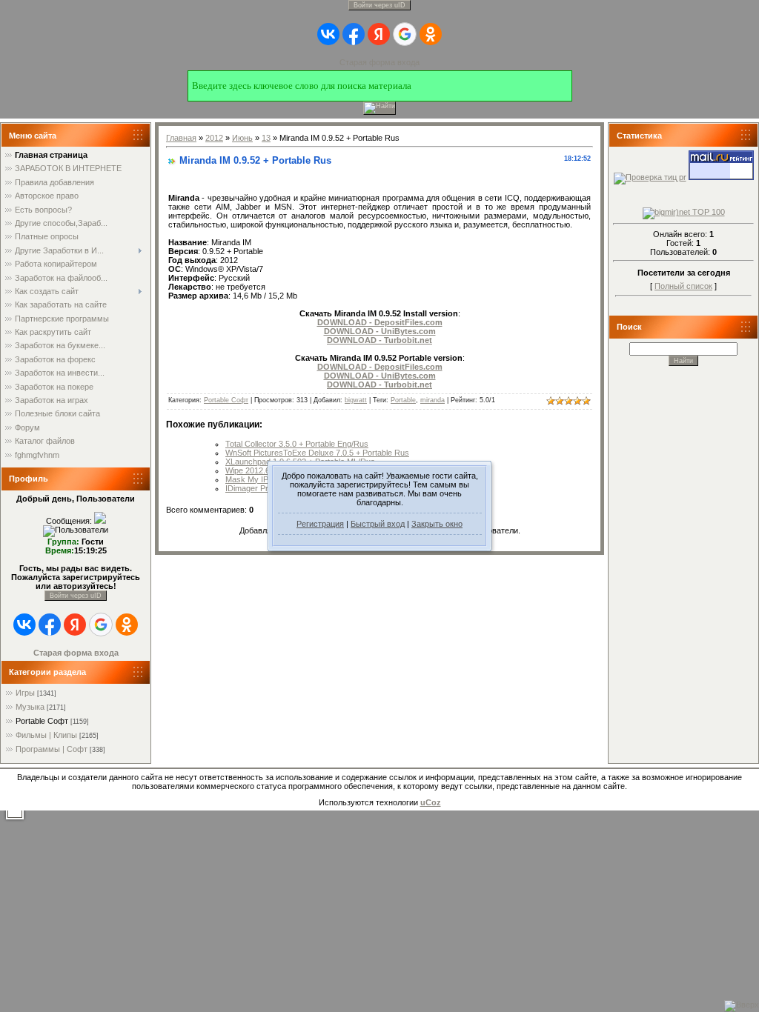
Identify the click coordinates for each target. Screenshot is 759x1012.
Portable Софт (42, 720)
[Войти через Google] (405, 34)
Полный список (683, 286)
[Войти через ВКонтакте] (328, 34)
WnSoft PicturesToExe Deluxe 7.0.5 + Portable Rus (317, 452)
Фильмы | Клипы (46, 734)
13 (266, 137)
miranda (432, 400)
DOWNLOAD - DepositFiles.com (380, 322)
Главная (181, 137)
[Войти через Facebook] (353, 34)
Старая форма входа (379, 62)
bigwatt (356, 400)
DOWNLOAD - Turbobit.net (379, 340)
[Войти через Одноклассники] (431, 34)
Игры (25, 692)
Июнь (242, 137)
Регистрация (320, 523)
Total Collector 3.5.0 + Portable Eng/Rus (296, 443)
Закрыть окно (437, 523)
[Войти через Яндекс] (379, 34)
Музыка (30, 706)
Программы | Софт (51, 749)
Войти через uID (379, 5)
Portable (403, 400)
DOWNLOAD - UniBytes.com (380, 331)
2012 (214, 137)
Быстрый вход (378, 523)
